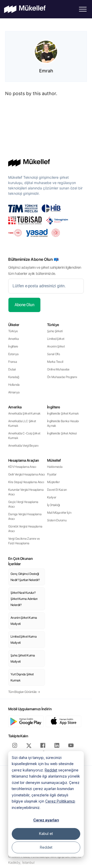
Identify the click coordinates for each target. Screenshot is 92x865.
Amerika (13, 339)
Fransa (12, 362)
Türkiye (13, 331)
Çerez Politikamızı (60, 801)
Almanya (13, 392)
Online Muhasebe (58, 369)
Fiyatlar (51, 474)
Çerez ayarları (46, 820)
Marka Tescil (55, 362)
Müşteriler (53, 482)
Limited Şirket (55, 339)
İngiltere (13, 346)
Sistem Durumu (56, 520)
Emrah (46, 70)
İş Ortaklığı (53, 505)
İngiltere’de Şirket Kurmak (63, 413)
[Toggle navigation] (83, 9)
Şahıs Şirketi (55, 331)
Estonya (13, 354)
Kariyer (51, 497)
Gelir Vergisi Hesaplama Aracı (26, 474)
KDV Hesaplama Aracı (22, 467)
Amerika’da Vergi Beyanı (23, 445)
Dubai (12, 369)
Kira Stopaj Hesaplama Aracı (26, 482)
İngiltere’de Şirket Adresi (62, 433)
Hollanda (13, 384)
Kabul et (46, 833)
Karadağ (13, 377)
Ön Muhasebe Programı (62, 377)
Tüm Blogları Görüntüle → (24, 692)
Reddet (51, 770)
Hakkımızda (54, 467)
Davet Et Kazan (57, 490)
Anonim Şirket (56, 346)
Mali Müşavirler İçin (59, 512)
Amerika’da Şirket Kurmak (24, 413)
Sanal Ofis (53, 354)
